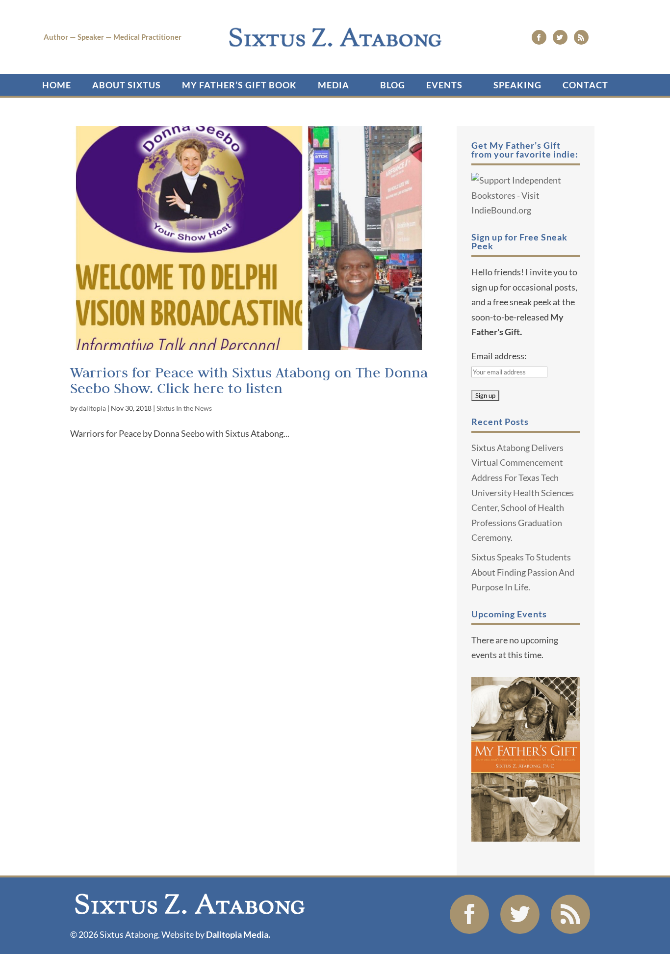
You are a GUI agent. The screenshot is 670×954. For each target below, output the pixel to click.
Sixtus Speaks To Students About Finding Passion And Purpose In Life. (522, 572)
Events (444, 85)
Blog (392, 85)
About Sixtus (126, 85)
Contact (585, 85)
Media (333, 85)
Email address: (499, 355)
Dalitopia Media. (238, 934)
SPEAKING (517, 85)
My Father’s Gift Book (239, 85)
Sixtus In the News (184, 408)
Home (56, 85)
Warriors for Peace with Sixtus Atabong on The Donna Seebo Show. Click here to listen (249, 380)
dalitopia (92, 408)
